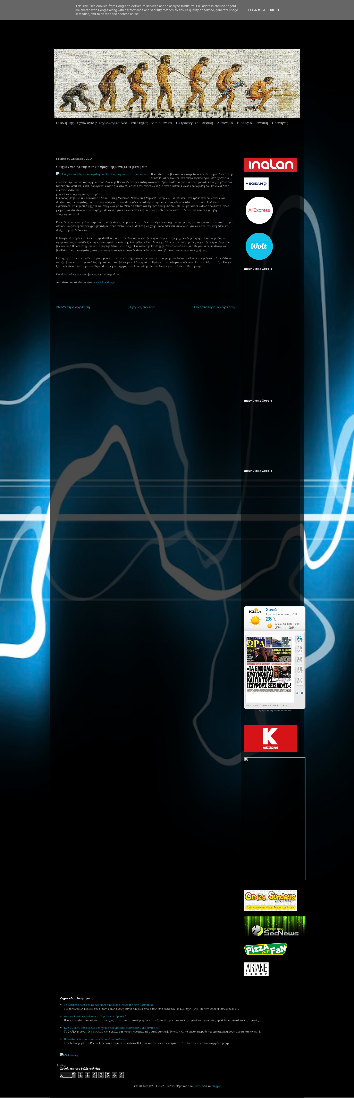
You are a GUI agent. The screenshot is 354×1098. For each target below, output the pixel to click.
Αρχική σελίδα (142, 307)
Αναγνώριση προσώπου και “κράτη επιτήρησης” (95, 1016)
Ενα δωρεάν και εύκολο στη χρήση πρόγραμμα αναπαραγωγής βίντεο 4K (111, 1028)
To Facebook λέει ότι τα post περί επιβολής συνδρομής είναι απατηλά (108, 1005)
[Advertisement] (188, 32)
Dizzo (196, 1086)
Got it (274, 10)
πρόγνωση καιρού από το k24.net (275, 711)
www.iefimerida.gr (104, 282)
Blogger (215, 1086)
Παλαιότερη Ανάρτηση (214, 307)
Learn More (257, 10)
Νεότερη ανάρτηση (73, 307)
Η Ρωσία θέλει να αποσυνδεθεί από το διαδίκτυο (95, 1039)
